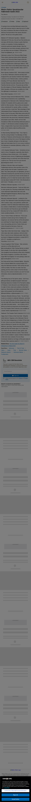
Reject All (15, 795)
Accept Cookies (15, 799)
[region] (15, 789)
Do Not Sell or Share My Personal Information (15, 790)
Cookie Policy (7, 787)
